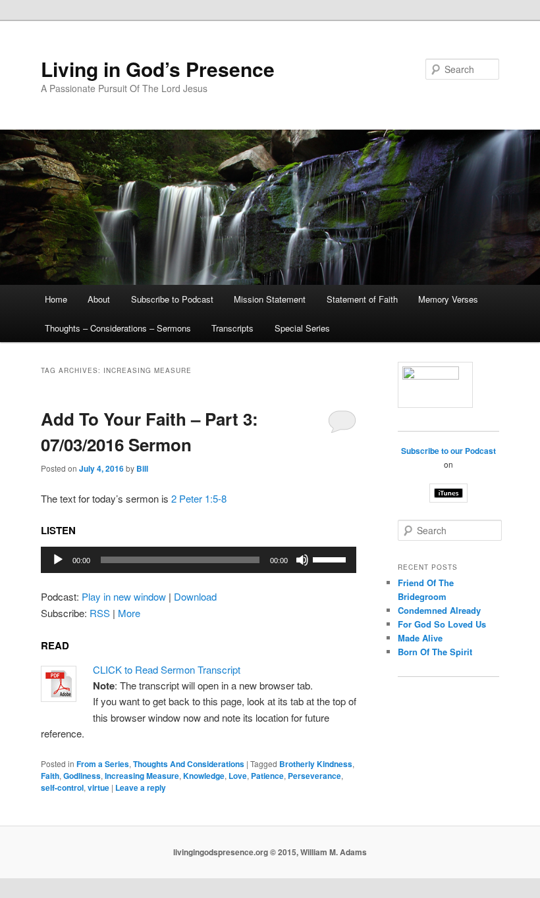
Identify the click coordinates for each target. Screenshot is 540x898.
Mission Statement (270, 299)
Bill (142, 468)
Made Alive (420, 638)
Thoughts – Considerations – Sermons (118, 328)
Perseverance (314, 776)
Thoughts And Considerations (188, 764)
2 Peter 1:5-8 (199, 498)
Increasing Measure (142, 776)
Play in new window (124, 596)
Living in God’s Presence (158, 69)
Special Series (302, 328)
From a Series (102, 764)
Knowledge (204, 776)
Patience (267, 776)
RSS (100, 613)
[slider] (331, 558)
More (129, 613)
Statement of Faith (362, 299)
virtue (98, 787)
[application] (198, 560)
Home (56, 299)
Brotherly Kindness (315, 764)
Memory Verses (448, 299)
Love (238, 776)
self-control (62, 787)
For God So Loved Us (442, 624)
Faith (50, 776)
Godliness (82, 776)
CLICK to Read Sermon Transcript (166, 669)
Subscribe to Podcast (172, 299)
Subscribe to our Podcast (448, 451)
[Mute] (302, 559)
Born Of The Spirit (435, 651)
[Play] (58, 559)
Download (195, 596)
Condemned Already (439, 610)
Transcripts (232, 328)
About (99, 299)
